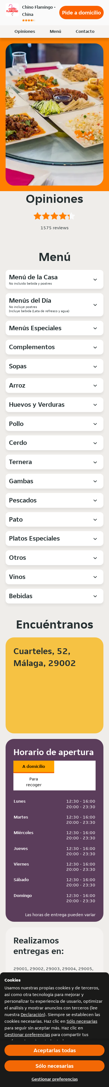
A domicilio (33, 766)
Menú (55, 31)
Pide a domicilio (81, 12)
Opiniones (25, 31)
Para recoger (34, 782)
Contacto (85, 31)
